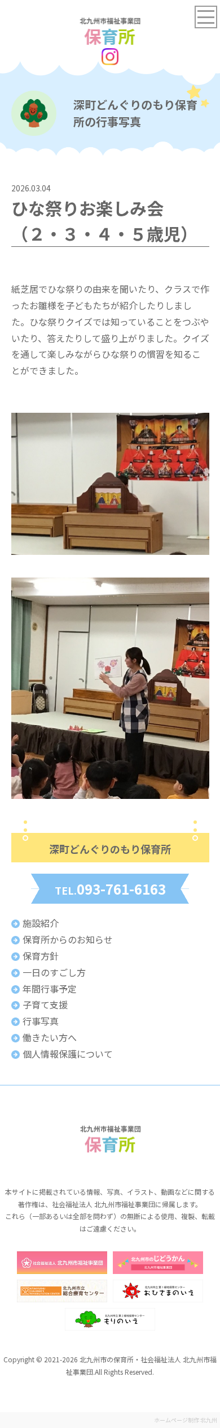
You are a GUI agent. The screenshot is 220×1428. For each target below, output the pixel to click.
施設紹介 (41, 923)
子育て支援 (45, 1004)
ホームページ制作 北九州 (185, 1420)
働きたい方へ (50, 1037)
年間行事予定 (50, 988)
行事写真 (41, 1021)
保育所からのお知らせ (68, 939)
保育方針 (41, 956)
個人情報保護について (68, 1054)
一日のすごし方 (54, 972)
